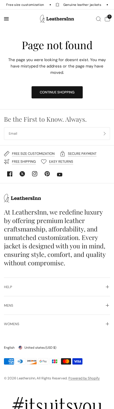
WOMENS (11, 324)
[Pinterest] (47, 174)
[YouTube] (59, 174)
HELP (8, 287)
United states (40, 348)
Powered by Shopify (84, 378)
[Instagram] (35, 174)
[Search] (98, 19)
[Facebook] (10, 174)
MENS (8, 305)
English (9, 348)
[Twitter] (22, 174)
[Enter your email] (104, 133)
